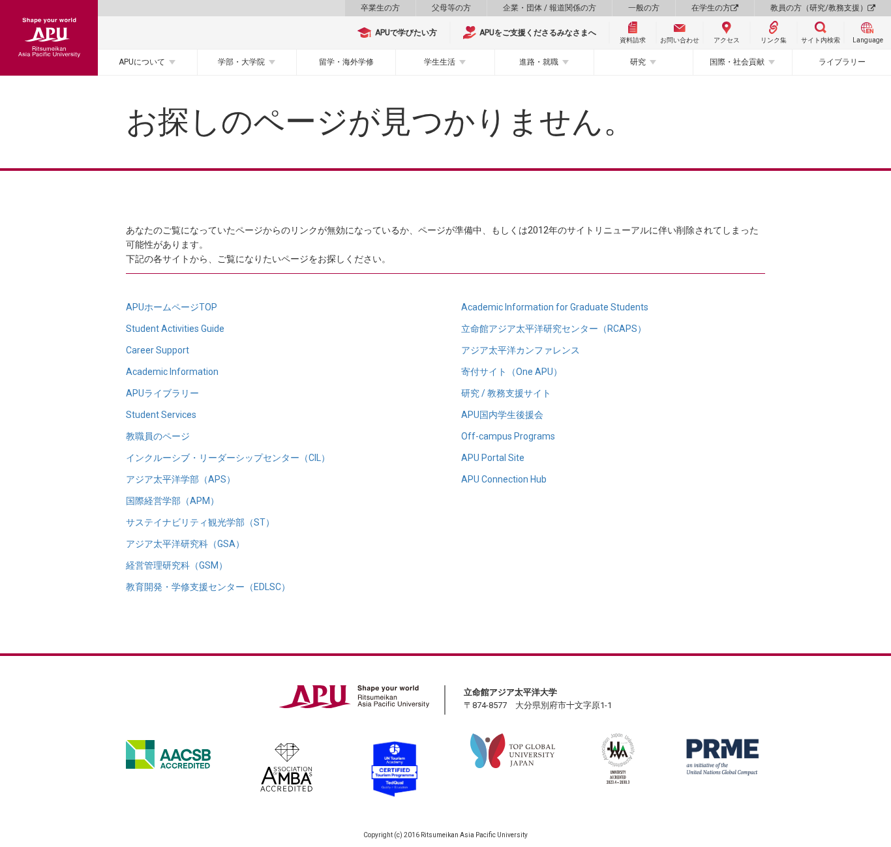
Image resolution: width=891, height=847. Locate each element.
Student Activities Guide (175, 328)
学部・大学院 (241, 62)
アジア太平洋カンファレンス (520, 350)
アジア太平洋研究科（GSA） (185, 544)
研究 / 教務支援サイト (506, 393)
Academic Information (172, 371)
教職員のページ (158, 436)
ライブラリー (842, 62)
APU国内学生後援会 (502, 414)
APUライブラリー (162, 393)
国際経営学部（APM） (172, 501)
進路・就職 (538, 62)
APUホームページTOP (171, 307)
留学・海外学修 (346, 62)
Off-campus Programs (508, 436)
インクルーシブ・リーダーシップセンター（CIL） (228, 458)
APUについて (142, 62)
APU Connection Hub (504, 479)
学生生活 (439, 62)
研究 (638, 62)
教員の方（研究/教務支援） (819, 7)
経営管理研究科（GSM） (177, 565)
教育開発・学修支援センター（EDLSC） (208, 587)
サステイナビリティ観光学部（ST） (200, 522)
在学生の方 (711, 7)
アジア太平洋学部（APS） (180, 479)
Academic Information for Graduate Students (554, 307)
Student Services (161, 414)
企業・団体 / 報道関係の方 (549, 7)
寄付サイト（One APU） (511, 371)
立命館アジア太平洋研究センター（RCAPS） (553, 328)
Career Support (157, 350)
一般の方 (643, 7)
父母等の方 (451, 7)
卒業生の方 (380, 7)
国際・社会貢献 (737, 62)
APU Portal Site (492, 458)
